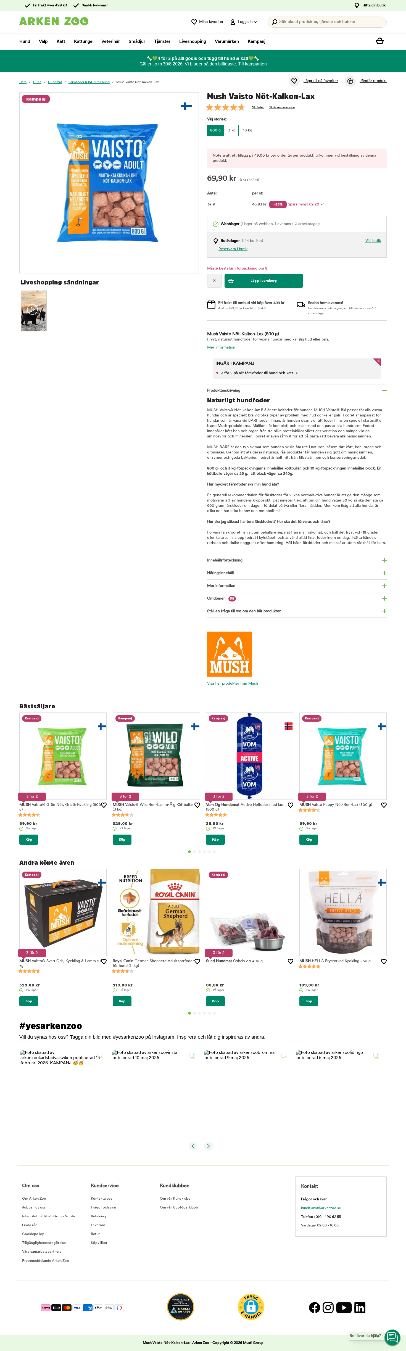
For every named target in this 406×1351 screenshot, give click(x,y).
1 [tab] (189, 851)
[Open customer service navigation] (393, 1338)
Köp (28, 839)
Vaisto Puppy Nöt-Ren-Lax (335, 805)
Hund (24, 41)
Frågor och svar (104, 1207)
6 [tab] (214, 851)
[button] (63, 1093)
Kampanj (256, 41)
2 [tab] (194, 851)
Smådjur (137, 41)
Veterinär (110, 41)
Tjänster (162, 41)
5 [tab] (209, 851)
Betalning (98, 1216)
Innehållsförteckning (224, 560)
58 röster (258, 107)
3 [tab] (199, 851)
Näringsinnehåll (220, 573)
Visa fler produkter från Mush (232, 684)
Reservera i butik (232, 249)
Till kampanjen (252, 64)
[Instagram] (328, 1308)
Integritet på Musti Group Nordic (49, 1216)
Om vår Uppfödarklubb (179, 1207)
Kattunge (83, 41)
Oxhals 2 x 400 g (234, 961)
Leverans (98, 1225)
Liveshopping (192, 41)
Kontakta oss (101, 1198)
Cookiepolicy (33, 1234)
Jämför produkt (373, 81)
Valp (43, 41)
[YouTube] (344, 1308)
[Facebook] (314, 1308)
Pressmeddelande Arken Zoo (45, 1261)
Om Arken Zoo (34, 1198)
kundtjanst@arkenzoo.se (321, 1208)
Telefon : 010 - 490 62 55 (321, 1217)
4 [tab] (204, 851)
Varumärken (227, 41)
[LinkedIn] (359, 1308)
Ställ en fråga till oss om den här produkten (244, 611)
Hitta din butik (374, 5)
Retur (95, 1234)
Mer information (221, 347)
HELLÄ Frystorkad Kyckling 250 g (335, 961)
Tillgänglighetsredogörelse (44, 1243)
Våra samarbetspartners (41, 1252)
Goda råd (30, 1225)
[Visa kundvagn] (381, 42)
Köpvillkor (99, 1243)
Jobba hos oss (34, 1207)
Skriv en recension (282, 107)
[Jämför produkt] (350, 81)
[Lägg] (104, 805)
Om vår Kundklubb (175, 1198)
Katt (61, 41)
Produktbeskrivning (223, 391)
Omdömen (220, 599)
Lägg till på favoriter (321, 81)
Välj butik (373, 241)
